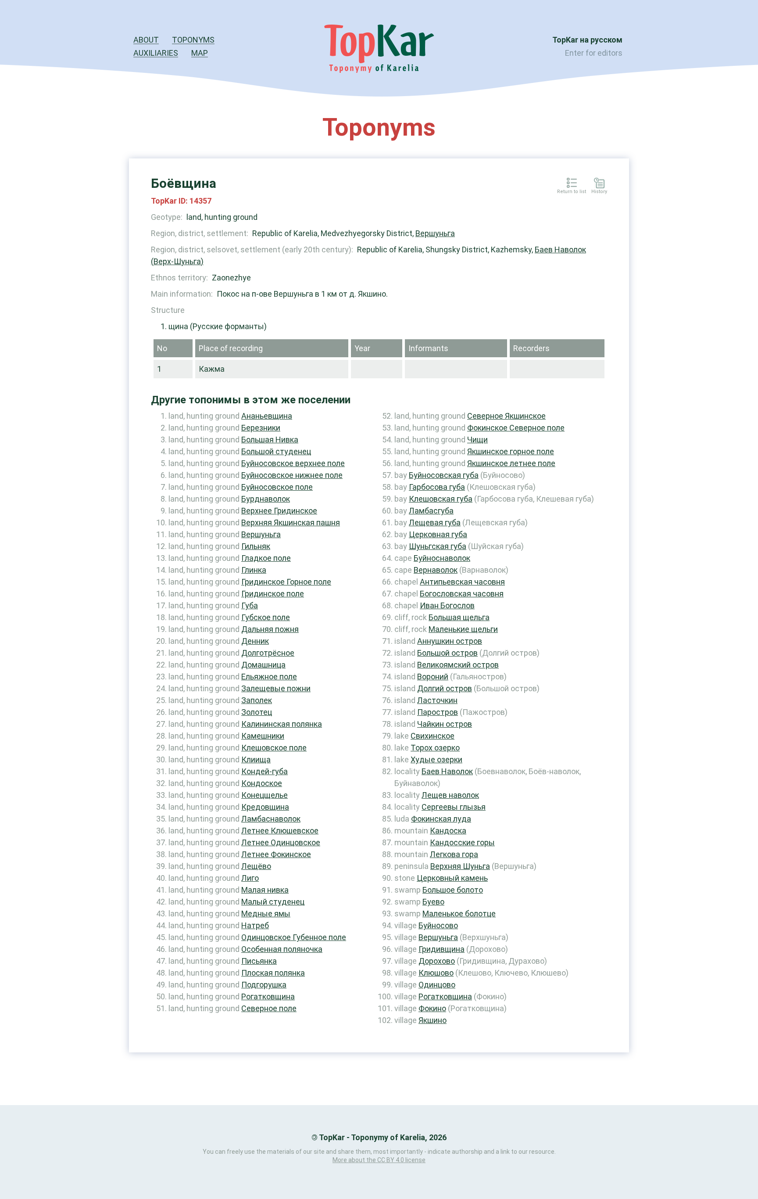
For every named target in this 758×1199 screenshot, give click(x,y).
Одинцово (436, 984)
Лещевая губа (435, 522)
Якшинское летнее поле (511, 463)
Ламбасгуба (431, 510)
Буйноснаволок (442, 558)
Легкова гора (454, 854)
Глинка (253, 569)
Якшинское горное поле (510, 451)
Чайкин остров (444, 724)
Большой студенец (276, 451)
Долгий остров (444, 688)
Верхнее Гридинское (279, 510)
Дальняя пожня (270, 629)
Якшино (432, 1020)
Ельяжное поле (269, 676)
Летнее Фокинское (276, 854)
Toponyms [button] (193, 39)
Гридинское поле (272, 593)
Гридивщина (441, 949)
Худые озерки (436, 759)
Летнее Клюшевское (279, 830)
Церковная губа (438, 534)
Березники (260, 427)
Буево (433, 901)
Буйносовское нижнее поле (292, 475)
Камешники (262, 735)
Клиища (256, 759)
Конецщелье (264, 795)
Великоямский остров (458, 664)
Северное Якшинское (506, 415)
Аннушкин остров (449, 641)
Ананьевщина (266, 415)
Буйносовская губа (444, 475)
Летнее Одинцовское (280, 842)
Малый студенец (272, 901)
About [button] (146, 39)
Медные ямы (265, 913)
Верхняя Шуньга (460, 866)
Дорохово (436, 961)
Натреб (255, 925)
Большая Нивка (269, 439)
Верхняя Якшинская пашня (290, 522)
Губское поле (265, 617)
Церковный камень (452, 878)
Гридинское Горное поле (286, 581)
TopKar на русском (587, 39)
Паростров (437, 712)
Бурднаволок (265, 498)
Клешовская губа (440, 498)
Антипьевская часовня (462, 581)
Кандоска (448, 830)
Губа (249, 605)
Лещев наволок (450, 795)
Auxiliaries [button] (155, 52)
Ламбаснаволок (270, 818)
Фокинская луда (441, 818)
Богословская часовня (462, 593)
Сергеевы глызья (454, 806)
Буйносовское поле (277, 487)
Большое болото (452, 889)
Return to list (571, 191)
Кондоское (261, 783)
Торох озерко (435, 747)
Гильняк (255, 546)
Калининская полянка (281, 724)
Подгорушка (263, 984)
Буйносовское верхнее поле (293, 463)
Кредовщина (265, 806)
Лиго (250, 878)
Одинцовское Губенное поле (293, 937)
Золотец (256, 712)
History (599, 191)
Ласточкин (437, 700)
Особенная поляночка (281, 949)
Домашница (263, 664)
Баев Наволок (447, 771)
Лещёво (256, 866)
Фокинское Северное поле (516, 427)
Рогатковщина (268, 996)
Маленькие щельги (463, 629)
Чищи (477, 439)
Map (199, 52)
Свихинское (432, 735)
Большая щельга (459, 617)
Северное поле (269, 1008)
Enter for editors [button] (593, 52)
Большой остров (447, 652)
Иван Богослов (447, 605)
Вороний (432, 676)
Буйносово (438, 925)
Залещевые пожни (276, 688)
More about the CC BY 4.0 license (379, 1159)
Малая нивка (265, 889)
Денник (255, 641)
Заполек (256, 700)
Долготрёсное (267, 652)
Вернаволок (436, 569)
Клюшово (436, 972)
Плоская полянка (273, 972)
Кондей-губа (264, 771)
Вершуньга (435, 233)
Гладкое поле (266, 558)
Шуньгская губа (437, 546)
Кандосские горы (462, 842)
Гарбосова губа (437, 487)
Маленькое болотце (459, 913)
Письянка (259, 961)
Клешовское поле (274, 747)
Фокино (432, 1008)
